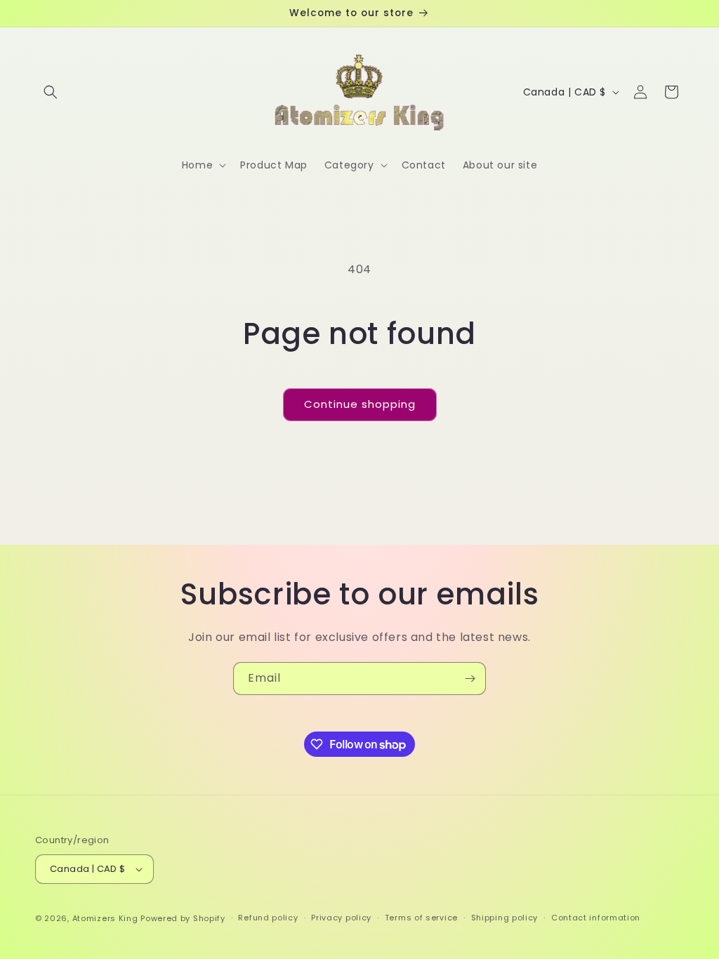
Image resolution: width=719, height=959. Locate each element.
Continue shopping (360, 404)
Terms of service (421, 917)
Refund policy (268, 917)
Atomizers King (105, 918)
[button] (50, 92)
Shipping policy (505, 917)
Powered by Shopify (182, 918)
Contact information (595, 917)
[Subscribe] (469, 678)
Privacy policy (341, 917)
